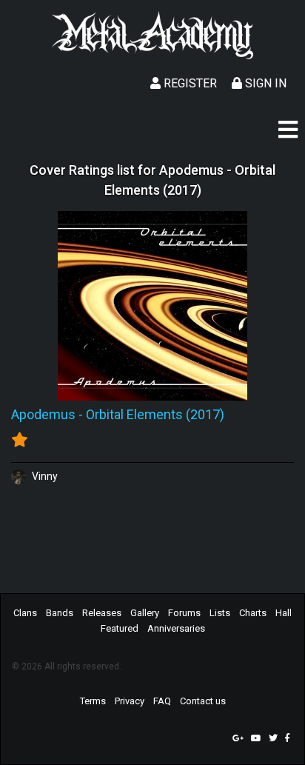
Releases (101, 612)
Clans (25, 612)
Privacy (129, 700)
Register (189, 83)
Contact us (203, 700)
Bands (59, 612)
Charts (253, 612)
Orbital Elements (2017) (155, 414)
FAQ (162, 700)
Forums (184, 612)
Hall (283, 612)
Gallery (144, 612)
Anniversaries (176, 628)
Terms (93, 700)
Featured (119, 628)
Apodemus (43, 414)
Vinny (44, 476)
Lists (220, 612)
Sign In (264, 83)
